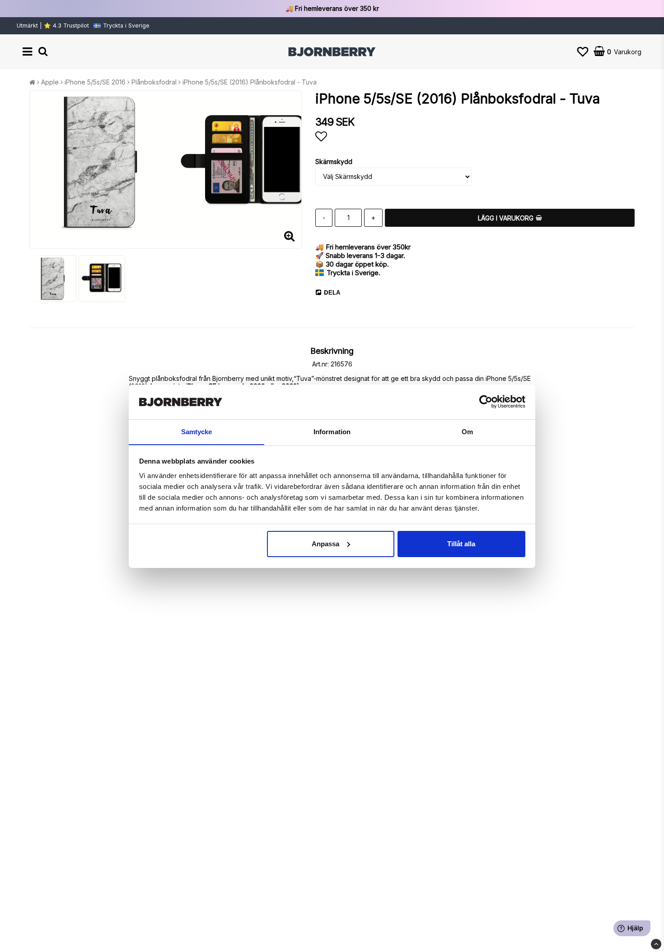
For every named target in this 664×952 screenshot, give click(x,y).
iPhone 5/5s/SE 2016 (95, 82)
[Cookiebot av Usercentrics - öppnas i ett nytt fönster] (485, 401)
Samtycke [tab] (196, 431)
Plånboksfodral (154, 82)
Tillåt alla (461, 544)
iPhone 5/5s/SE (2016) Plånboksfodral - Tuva (249, 82)
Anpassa (325, 544)
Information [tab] (332, 431)
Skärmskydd (333, 161)
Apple (50, 82)
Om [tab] (467, 431)
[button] (582, 51)
